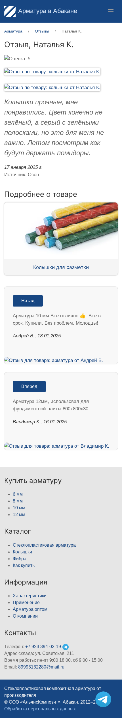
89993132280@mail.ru (41, 667)
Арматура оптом (30, 609)
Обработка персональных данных (40, 708)
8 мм (18, 501)
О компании (25, 616)
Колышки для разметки (61, 267)
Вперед (29, 386)
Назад (27, 300)
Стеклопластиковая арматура (44, 545)
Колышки (22, 551)
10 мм (19, 507)
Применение (26, 602)
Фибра (19, 558)
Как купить (24, 565)
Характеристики (30, 595)
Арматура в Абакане (47, 10)
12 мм (19, 514)
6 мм (18, 494)
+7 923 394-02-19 (43, 646)
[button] (111, 11)
